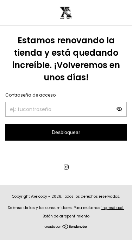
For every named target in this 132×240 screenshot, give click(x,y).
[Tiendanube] (66, 227)
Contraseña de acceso (30, 95)
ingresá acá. (112, 207)
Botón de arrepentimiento (66, 216)
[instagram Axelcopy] (66, 167)
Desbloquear (66, 132)
